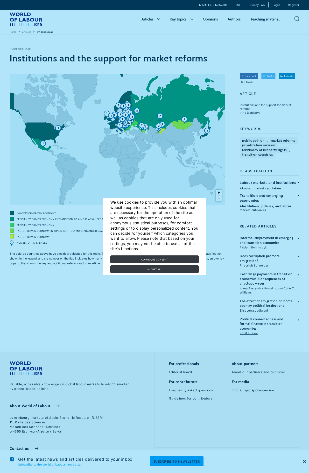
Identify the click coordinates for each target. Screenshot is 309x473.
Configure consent (154, 259)
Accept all (154, 269)
